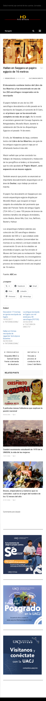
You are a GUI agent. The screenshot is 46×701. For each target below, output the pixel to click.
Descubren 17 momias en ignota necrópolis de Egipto (12, 314)
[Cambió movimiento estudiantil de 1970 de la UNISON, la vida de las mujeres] (23, 433)
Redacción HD (10, 78)
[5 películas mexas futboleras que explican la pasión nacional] (23, 392)
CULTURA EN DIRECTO (36, 78)
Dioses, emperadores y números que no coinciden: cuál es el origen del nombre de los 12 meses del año (21, 494)
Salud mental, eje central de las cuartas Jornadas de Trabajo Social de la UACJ (23, 6)
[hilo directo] (23, 17)
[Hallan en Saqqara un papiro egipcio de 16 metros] (23, 51)
